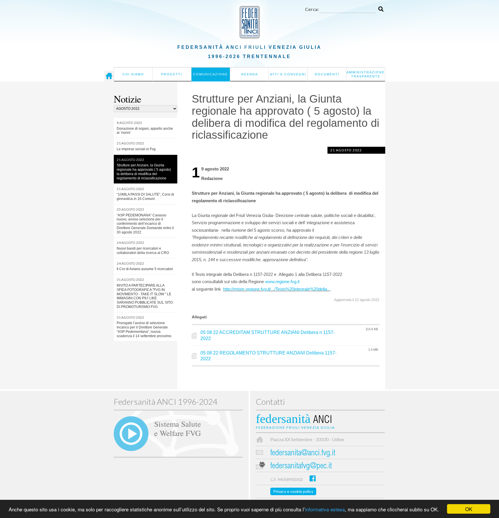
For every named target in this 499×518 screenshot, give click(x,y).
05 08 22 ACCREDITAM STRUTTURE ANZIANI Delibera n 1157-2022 (267, 335)
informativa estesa (325, 509)
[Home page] (109, 75)
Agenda (249, 74)
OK (468, 509)
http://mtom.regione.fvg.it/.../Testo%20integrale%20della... (276, 289)
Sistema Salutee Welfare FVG (177, 428)
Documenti (327, 74)
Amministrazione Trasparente (366, 74)
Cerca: (312, 9)
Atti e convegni (288, 74)
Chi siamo (133, 74)
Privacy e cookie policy (293, 491)
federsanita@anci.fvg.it (302, 453)
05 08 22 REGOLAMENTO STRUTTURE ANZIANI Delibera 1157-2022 (268, 355)
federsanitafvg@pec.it (301, 466)
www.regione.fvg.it (282, 281)
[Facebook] (313, 478)
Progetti (171, 74)
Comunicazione (210, 74)
